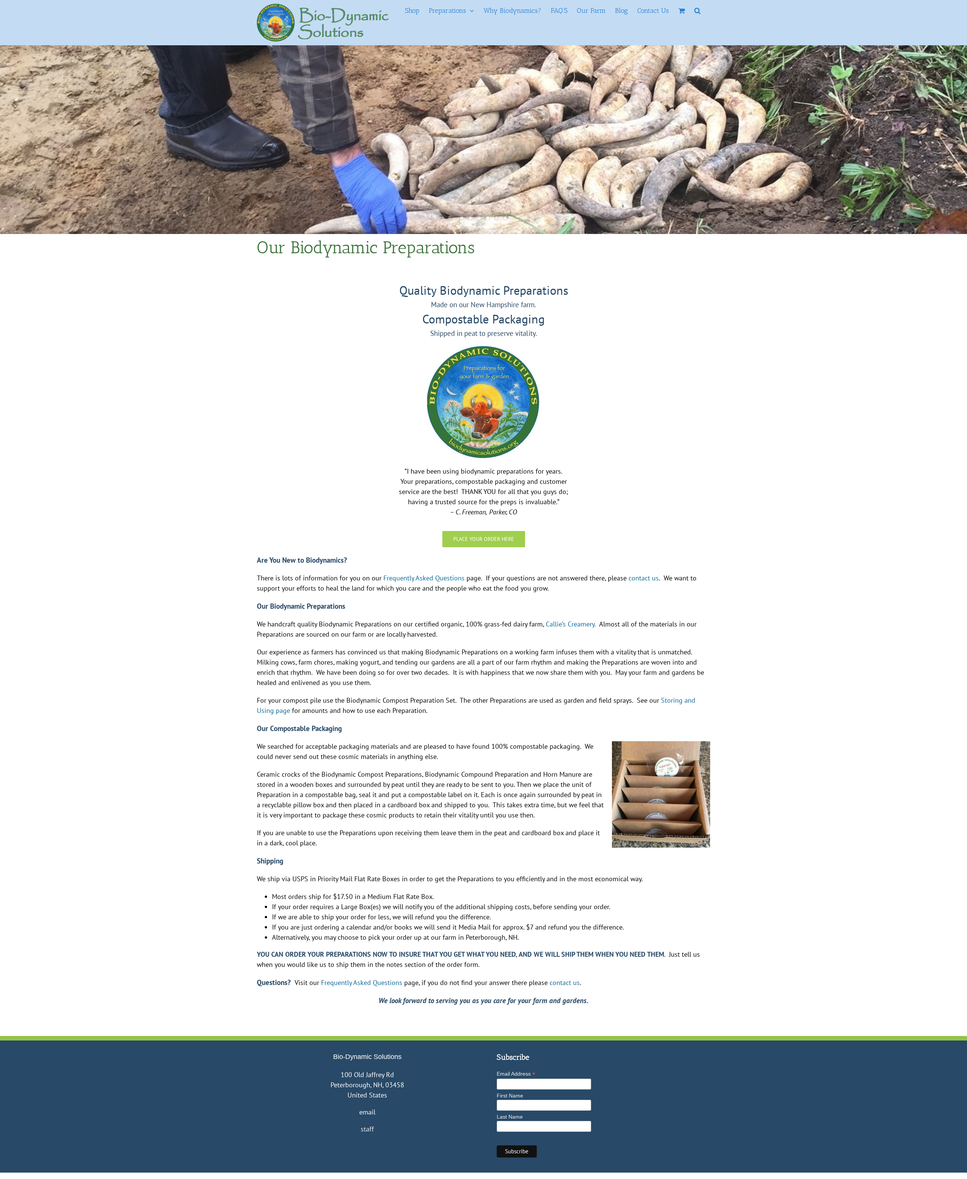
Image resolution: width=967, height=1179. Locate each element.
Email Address (516, 1073)
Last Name (510, 1117)
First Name (510, 1096)
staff (367, 1129)
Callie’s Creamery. (571, 624)
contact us (644, 578)
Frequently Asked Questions (424, 578)
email (367, 1112)
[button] (697, 10)
